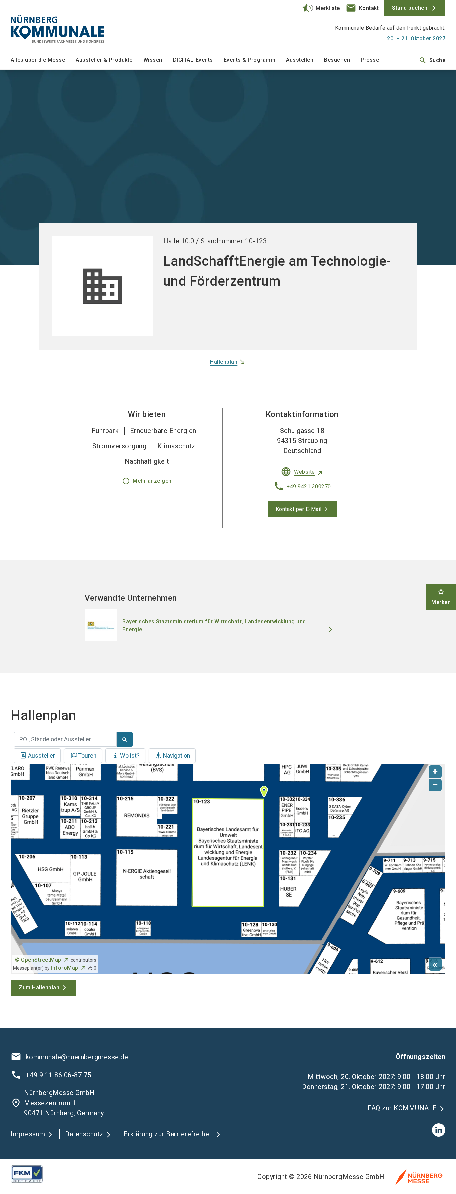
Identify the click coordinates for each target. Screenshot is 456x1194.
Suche (432, 60)
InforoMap (64, 968)
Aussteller (41, 755)
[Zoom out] (435, 785)
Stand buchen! (410, 8)
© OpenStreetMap (38, 960)
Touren (87, 755)
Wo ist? (130, 755)
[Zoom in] (435, 771)
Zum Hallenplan (39, 987)
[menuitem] (43, 60)
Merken (441, 596)
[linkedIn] (438, 1130)
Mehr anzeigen (147, 481)
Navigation (176, 755)
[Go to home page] (61, 25)
